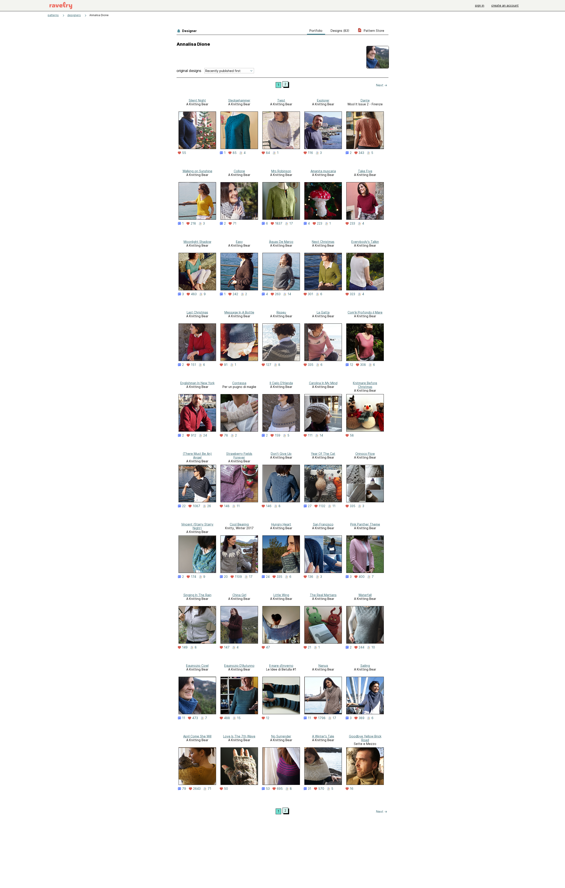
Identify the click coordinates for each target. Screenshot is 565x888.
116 (310, 153)
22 (184, 506)
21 (309, 647)
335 (310, 365)
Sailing (365, 665)
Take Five (365, 171)
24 (205, 435)
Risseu (281, 312)
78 (226, 435)
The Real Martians (323, 595)
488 (227, 718)
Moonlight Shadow (197, 242)
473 (195, 718)
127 (268, 365)
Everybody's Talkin (365, 242)
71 (234, 223)
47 (268, 647)
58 (352, 435)
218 (193, 223)
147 (227, 647)
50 (226, 788)
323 (352, 294)
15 (239, 718)
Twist (281, 100)
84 (268, 153)
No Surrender (281, 736)
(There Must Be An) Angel (197, 455)
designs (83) (340, 30)
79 (184, 788)
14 (289, 294)
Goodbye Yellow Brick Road (365, 738)
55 (184, 153)
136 (310, 576)
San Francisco (323, 524)
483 (194, 294)
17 (291, 223)
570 (321, 788)
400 (362, 576)
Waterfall (365, 595)
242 (235, 294)
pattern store (373, 30)
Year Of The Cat (323, 453)
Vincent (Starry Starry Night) (197, 526)
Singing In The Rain (197, 595)
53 (268, 788)
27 (310, 506)
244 (361, 647)
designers (74, 15)
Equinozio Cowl (197, 665)
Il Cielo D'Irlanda (281, 383)
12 (351, 365)
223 (319, 223)
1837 (278, 223)
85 (235, 153)
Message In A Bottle (239, 312)
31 (309, 788)
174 (193, 576)
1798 (322, 718)
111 (310, 435)
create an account (505, 5)
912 (193, 435)
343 (361, 153)
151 (193, 365)
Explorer (323, 100)
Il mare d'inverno (281, 665)
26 (209, 506)
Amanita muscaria (323, 171)
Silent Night (197, 100)
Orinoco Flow (365, 453)
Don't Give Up (281, 453)
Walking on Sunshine (197, 171)
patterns (53, 15)
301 (310, 294)
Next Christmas (323, 242)
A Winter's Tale (323, 736)
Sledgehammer (239, 100)
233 (352, 223)
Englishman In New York (197, 383)
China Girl (239, 595)
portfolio (315, 30)
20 (226, 576)
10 (373, 647)
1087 (196, 506)
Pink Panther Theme (365, 524)
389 (361, 718)
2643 (197, 788)
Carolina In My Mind (323, 383)
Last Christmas (197, 312)
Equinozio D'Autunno (239, 665)
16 (351, 788)
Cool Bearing (239, 524)
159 (277, 435)
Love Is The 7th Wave (239, 736)
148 (227, 506)
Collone (239, 171)
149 (185, 647)
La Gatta (323, 312)
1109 (238, 576)
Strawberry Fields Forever (239, 455)
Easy (239, 242)
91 (226, 365)
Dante (365, 100)
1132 (322, 506)
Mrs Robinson (281, 171)
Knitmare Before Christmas (365, 385)
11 (238, 506)
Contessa (239, 383)
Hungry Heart (281, 524)
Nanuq (323, 665)
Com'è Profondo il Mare (365, 312)
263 (278, 294)
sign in (479, 5)
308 (363, 365)
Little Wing (281, 595)
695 (280, 788)
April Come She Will (197, 736)
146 (268, 506)
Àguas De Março (281, 242)
